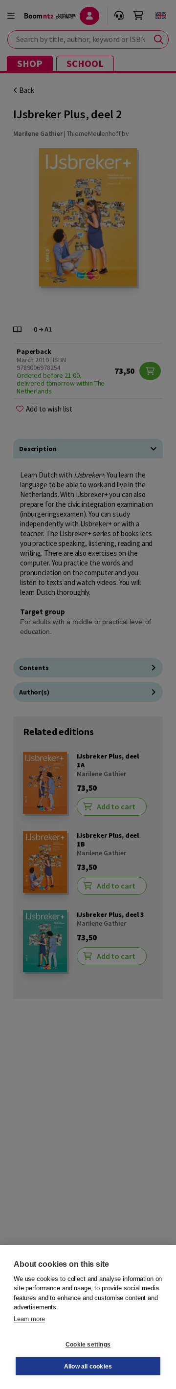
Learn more (29, 1319)
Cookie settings (88, 1344)
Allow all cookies (88, 1366)
